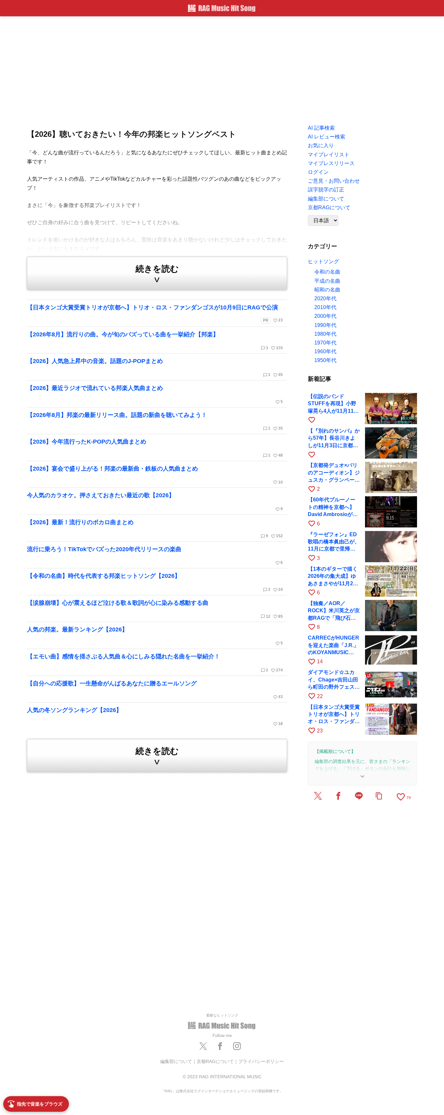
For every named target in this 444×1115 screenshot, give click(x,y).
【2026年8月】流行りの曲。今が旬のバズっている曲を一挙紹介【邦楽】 (155, 341)
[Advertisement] (222, 68)
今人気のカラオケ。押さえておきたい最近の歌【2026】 (155, 502)
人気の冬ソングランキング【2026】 (155, 716)
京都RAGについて (215, 1061)
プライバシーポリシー (261, 1061)
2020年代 (325, 298)
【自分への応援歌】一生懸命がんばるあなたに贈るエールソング (155, 690)
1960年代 (325, 351)
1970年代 (325, 342)
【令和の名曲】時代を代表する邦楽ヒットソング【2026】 (155, 582)
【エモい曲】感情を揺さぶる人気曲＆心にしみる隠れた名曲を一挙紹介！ (155, 663)
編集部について (176, 1061)
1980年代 (325, 334)
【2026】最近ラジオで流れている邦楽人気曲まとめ (155, 394)
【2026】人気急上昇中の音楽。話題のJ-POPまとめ (155, 367)
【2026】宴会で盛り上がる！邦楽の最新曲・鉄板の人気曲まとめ (155, 475)
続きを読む (157, 274)
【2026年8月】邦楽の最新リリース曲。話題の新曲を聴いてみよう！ (155, 421)
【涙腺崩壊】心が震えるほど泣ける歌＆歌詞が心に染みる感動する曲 (155, 609)
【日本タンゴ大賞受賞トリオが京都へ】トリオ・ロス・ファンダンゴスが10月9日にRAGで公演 (155, 313)
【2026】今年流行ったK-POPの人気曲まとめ (155, 448)
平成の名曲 (327, 281)
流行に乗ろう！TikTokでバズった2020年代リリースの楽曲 (155, 555)
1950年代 (325, 360)
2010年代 (325, 307)
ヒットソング (323, 261)
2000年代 (325, 316)
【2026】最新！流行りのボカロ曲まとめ (155, 528)
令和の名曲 (327, 272)
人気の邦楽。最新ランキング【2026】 (155, 636)
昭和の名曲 (327, 289)
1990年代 (325, 325)
